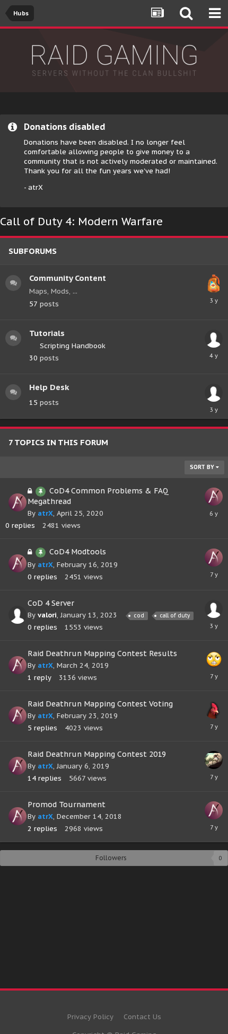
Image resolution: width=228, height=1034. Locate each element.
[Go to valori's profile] (17, 615)
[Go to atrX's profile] (17, 502)
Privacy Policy (90, 1016)
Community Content (67, 278)
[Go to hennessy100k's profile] (214, 339)
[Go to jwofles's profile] (214, 659)
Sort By (203, 467)
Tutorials (47, 333)
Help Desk (49, 387)
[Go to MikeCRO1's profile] (214, 393)
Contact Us (142, 1016)
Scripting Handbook (73, 345)
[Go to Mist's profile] (214, 710)
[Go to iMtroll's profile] (214, 284)
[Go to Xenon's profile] (214, 760)
